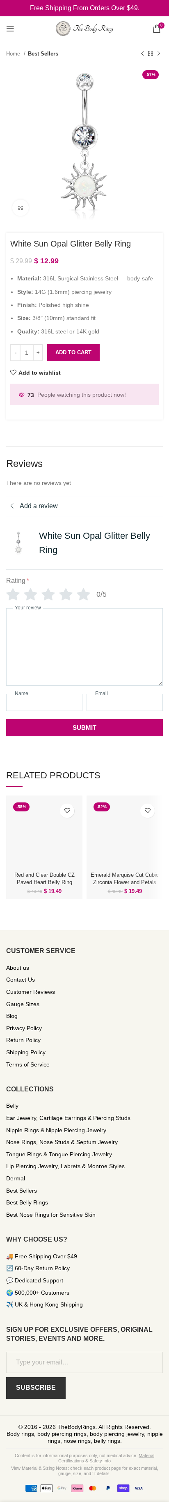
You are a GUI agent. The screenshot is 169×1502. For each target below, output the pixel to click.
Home (14, 54)
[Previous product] (142, 54)
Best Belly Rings (27, 1202)
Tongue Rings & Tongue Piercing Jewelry (59, 1154)
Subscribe (36, 1387)
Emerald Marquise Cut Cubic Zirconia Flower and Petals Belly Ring (125, 882)
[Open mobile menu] (10, 28)
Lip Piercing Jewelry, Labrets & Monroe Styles (65, 1166)
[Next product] (159, 54)
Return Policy (23, 1040)
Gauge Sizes (22, 1004)
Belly (12, 1105)
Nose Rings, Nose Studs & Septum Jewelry (62, 1142)
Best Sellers (43, 54)
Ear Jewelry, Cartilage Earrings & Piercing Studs (68, 1118)
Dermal (15, 1178)
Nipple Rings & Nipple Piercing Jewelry (56, 1130)
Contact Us (20, 979)
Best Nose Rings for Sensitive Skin (51, 1214)
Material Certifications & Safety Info (106, 1458)
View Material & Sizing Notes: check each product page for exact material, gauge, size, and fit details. (84, 1471)
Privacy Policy (24, 1028)
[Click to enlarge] (20, 208)
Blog (12, 1016)
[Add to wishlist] (67, 811)
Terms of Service (28, 1064)
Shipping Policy (26, 1052)
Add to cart (73, 352)
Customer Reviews (30, 992)
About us (17, 967)
